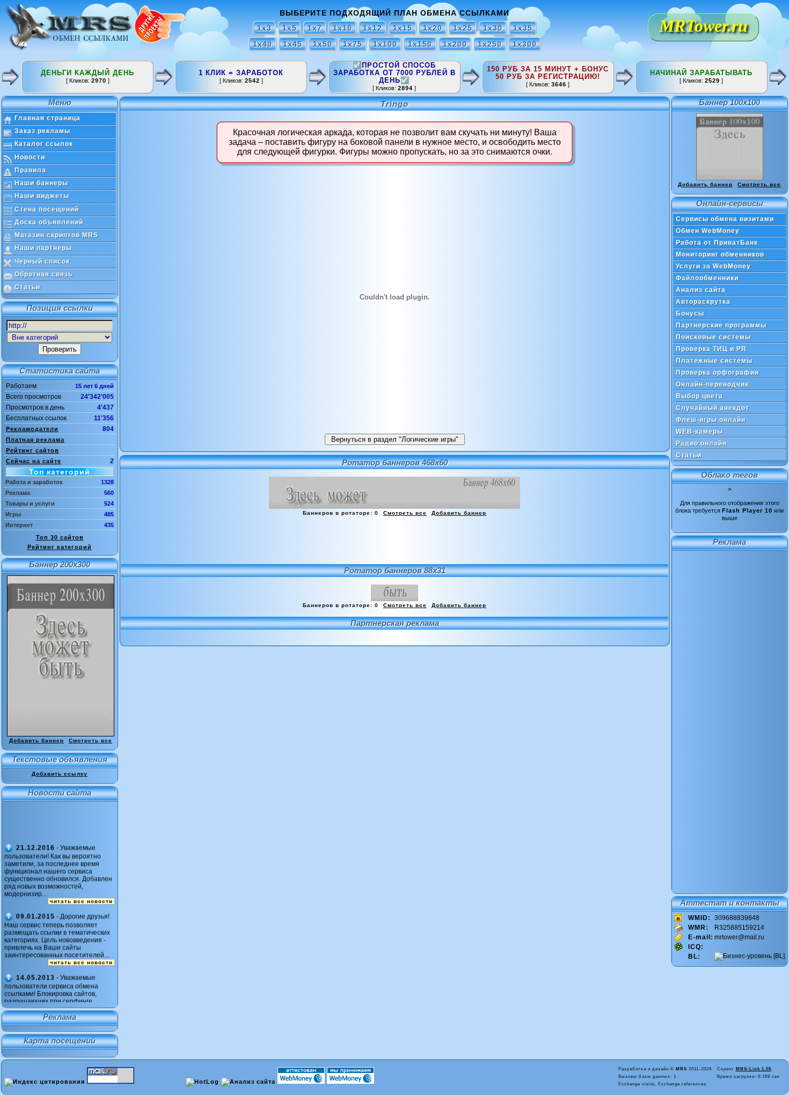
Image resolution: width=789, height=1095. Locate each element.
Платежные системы (714, 360)
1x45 (292, 44)
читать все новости (81, 875)
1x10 (342, 28)
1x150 (420, 44)
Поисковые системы (713, 337)
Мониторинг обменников (720, 254)
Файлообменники (707, 278)
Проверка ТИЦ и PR (711, 349)
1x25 (462, 28)
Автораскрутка (703, 301)
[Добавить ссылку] (10, 82)
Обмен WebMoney (708, 231)
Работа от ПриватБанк (717, 242)
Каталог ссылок (43, 144)
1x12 (372, 28)
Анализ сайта (701, 290)
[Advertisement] (394, 540)
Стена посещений (46, 209)
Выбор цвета (699, 396)
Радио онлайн (701, 443)
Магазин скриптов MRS (56, 235)
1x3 (264, 28)
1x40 (262, 44)
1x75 (352, 44)
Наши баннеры (41, 183)
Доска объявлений (48, 222)
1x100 (385, 44)
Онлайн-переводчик (712, 384)
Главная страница (47, 118)
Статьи (27, 287)
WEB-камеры (699, 431)
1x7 (315, 28)
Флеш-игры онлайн (711, 420)
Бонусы (690, 313)
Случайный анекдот (712, 408)
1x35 (522, 28)
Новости (29, 157)
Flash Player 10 (747, 510)
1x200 (455, 44)
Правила (30, 170)
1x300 (525, 44)
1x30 (492, 28)
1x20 (432, 28)
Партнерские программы (721, 325)
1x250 (490, 44)
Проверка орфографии (717, 372)
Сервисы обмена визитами (725, 219)
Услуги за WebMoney (713, 266)
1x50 (322, 44)
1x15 (402, 28)
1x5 (289, 28)
